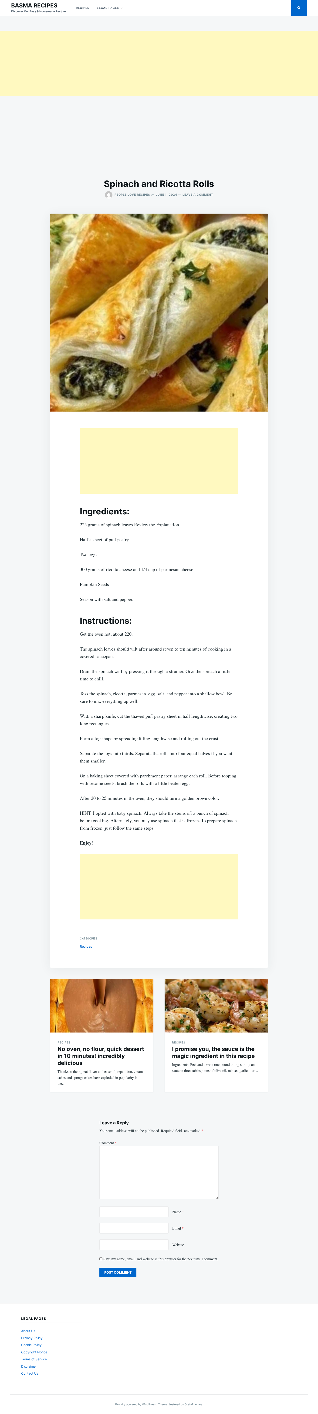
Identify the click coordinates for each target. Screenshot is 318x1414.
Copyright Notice (34, 1352)
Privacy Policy (32, 1338)
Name (178, 1211)
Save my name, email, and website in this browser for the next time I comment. (160, 1258)
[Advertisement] (139, 63)
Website (178, 1244)
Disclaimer (29, 1366)
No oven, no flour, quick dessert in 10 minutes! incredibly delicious (101, 1056)
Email (178, 1228)
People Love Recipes (132, 194)
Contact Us (29, 1373)
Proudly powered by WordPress (135, 1404)
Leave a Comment (198, 194)
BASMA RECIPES (34, 5)
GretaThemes (193, 1404)
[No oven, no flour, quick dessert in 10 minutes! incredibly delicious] (101, 1006)
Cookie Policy (31, 1345)
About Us (28, 1331)
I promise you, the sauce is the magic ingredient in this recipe (213, 1052)
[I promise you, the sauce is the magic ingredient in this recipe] (216, 1006)
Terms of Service (34, 1359)
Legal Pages (108, 8)
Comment (108, 1142)
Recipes (82, 8)
